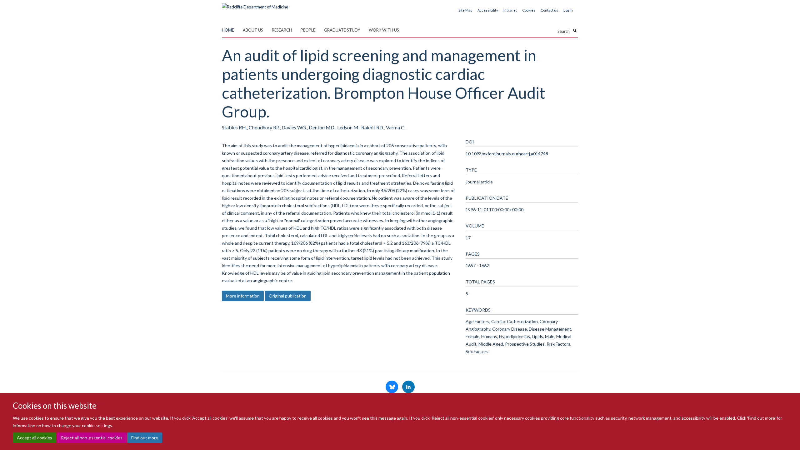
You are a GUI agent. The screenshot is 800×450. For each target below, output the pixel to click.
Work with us (384, 30)
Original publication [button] (288, 295)
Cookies (528, 10)
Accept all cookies (34, 437)
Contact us (549, 10)
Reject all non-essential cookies (91, 437)
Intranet (510, 10)
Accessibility (488, 10)
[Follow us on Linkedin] (408, 387)
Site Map (465, 10)
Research (282, 30)
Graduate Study (342, 30)
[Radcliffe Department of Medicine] (255, 4)
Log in (568, 10)
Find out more (144, 437)
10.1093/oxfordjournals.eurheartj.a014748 (507, 153)
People (308, 30)
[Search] (574, 30)
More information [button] (243, 295)
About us (253, 30)
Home (228, 30)
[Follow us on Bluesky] (392, 387)
